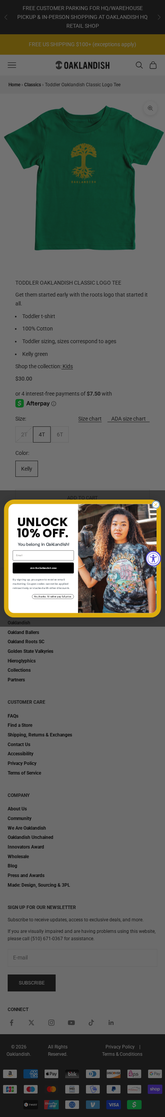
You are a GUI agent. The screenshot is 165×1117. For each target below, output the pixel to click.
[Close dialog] (155, 504)
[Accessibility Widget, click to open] (153, 558)
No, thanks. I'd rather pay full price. (53, 596)
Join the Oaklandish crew (43, 568)
